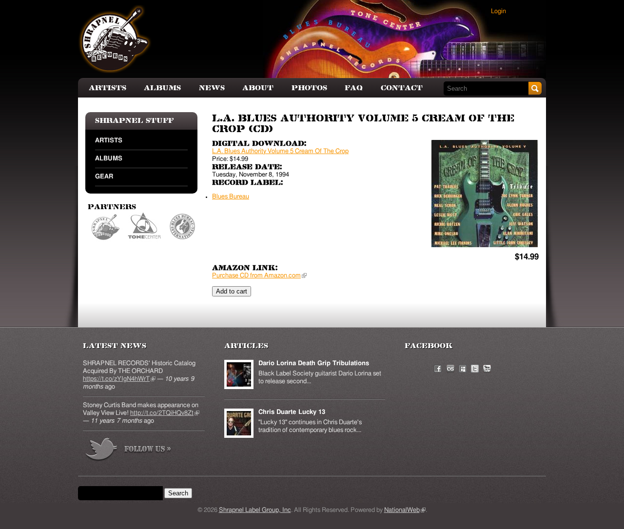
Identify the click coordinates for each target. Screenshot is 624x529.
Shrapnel (106, 227)
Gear (104, 177)
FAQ (354, 88)
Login (498, 11)
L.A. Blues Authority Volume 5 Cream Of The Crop (280, 151)
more (129, 451)
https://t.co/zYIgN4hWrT (119, 379)
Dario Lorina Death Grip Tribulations (313, 363)
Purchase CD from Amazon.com (259, 276)
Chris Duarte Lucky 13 (291, 412)
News (212, 88)
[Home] (115, 39)
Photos (309, 88)
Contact (402, 88)
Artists (107, 88)
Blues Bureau (183, 227)
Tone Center (145, 227)
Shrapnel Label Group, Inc (255, 510)
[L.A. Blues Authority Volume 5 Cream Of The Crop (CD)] (484, 193)
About (257, 88)
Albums (162, 88)
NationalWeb (405, 510)
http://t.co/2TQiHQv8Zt (164, 413)
